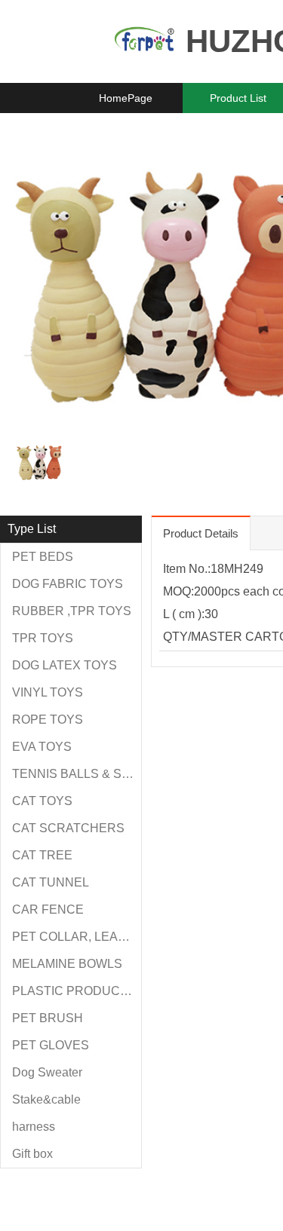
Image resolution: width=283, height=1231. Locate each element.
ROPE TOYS (47, 719)
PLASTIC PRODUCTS (74, 990)
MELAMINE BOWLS (67, 963)
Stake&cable (46, 1099)
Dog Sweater (47, 1072)
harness (33, 1126)
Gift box (32, 1153)
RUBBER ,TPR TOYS (71, 611)
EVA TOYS (42, 746)
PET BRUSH (47, 1018)
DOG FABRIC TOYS (67, 583)
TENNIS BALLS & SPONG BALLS (76, 773)
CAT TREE (42, 855)
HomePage (125, 98)
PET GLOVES (50, 1045)
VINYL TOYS (47, 692)
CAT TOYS (42, 801)
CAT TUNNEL (50, 882)
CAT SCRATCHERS (68, 828)
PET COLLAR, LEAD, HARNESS (76, 936)
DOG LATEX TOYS (64, 665)
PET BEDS (42, 556)
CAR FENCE (48, 909)
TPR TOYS (42, 638)
